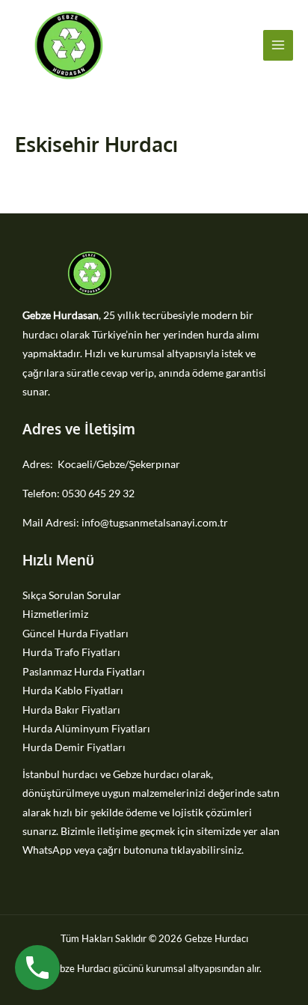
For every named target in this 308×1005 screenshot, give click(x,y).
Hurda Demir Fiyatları (74, 747)
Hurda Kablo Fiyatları (72, 690)
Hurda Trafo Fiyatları (71, 652)
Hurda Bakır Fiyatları (71, 709)
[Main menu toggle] (278, 45)
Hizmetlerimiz (55, 613)
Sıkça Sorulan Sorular (71, 595)
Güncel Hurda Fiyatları (75, 633)
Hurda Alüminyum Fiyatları (86, 728)
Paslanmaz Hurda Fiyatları (83, 671)
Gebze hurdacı (146, 774)
